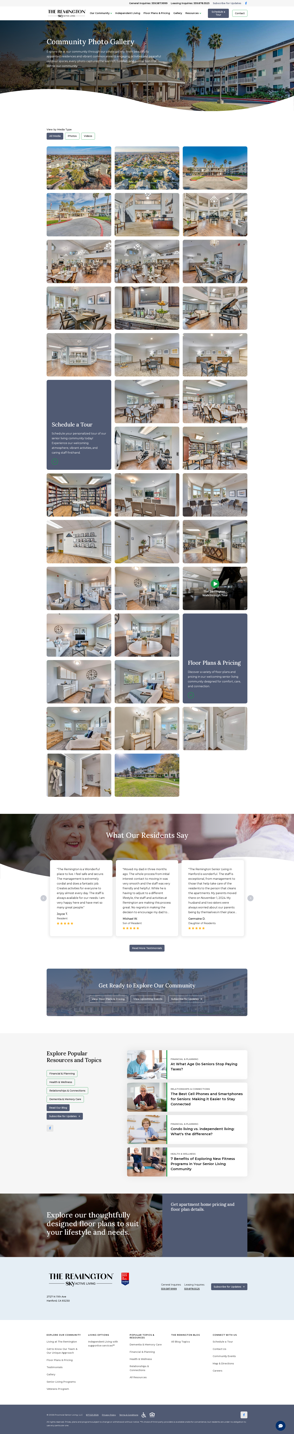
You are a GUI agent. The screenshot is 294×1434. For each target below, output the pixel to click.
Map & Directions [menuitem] (223, 1363)
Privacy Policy (109, 1415)
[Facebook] (50, 1128)
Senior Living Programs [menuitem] (61, 1381)
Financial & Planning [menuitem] (142, 1351)
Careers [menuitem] (217, 1370)
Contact (240, 13)
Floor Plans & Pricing (157, 13)
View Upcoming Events (147, 999)
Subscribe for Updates (227, 3)
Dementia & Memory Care (65, 1099)
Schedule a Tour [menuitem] (223, 1341)
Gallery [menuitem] (51, 1374)
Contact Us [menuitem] (219, 1349)
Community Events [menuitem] (224, 1356)
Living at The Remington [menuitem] (62, 1341)
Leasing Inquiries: (190, 3)
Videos (88, 136)
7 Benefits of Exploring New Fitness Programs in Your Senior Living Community (203, 1164)
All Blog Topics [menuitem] (180, 1341)
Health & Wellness (60, 1082)
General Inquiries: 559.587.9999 (148, 3)
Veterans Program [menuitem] (58, 1388)
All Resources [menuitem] (138, 1377)
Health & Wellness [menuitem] (141, 1359)
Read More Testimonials (147, 948)
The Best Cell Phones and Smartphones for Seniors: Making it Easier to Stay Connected (207, 1099)
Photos (72, 136)
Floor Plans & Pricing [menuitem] (60, 1360)
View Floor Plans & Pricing (108, 999)
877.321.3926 (92, 1415)
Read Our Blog (58, 1107)
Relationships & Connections (67, 1090)
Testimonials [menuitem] (55, 1367)
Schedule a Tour (218, 13)
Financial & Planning (62, 1073)
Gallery (177, 13)
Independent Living (127, 13)
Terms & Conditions (128, 1415)
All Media (55, 136)
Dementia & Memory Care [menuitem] (146, 1344)
